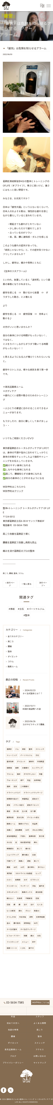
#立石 (21, 609)
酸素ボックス (27, 892)
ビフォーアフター (13, 936)
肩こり (5, 573)
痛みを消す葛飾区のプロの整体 (18, 551)
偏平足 (41, 886)
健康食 (9, 768)
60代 (22, 867)
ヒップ (38, 873)
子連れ (22, 836)
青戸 (22, 780)
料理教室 (40, 762)
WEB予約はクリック (13, 491)
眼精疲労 (10, 849)
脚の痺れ (31, 867)
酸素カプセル (24, 824)
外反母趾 (22, 917)
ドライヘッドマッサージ (33, 793)
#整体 (26, 615)
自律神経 (37, 780)
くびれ (22, 948)
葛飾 (8, 786)
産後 (8, 805)
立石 (37, 755)
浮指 (34, 886)
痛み (32, 936)
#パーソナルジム (35, 609)
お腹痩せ (25, 768)
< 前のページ (10, 584)
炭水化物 (20, 817)
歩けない (41, 867)
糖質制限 (10, 817)
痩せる (28, 849)
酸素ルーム (13, 666)
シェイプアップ (13, 855)
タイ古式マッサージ (28, 929)
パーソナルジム (26, 755)
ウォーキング (12, 780)
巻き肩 (41, 836)
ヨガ (25, 880)
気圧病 (34, 824)
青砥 (23, 749)
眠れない (10, 898)
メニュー (25, 942)
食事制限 (32, 836)
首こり (19, 849)
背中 (33, 942)
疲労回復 (39, 892)
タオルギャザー (13, 892)
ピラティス (35, 880)
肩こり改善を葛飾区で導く (16, 534)
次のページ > (43, 584)
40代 (15, 867)
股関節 (17, 880)
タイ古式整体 (12, 929)
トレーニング (12, 755)
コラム (21, 573)
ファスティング (13, 942)
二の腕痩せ (24, 786)
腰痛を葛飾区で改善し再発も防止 (20, 542)
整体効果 (10, 762)
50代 (27, 830)
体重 (40, 774)
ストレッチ (40, 749)
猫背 (18, 774)
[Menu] (48, 5)
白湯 (34, 855)
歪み (8, 923)
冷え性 (9, 842)
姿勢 (31, 917)
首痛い (9, 830)
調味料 (31, 762)
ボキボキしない (30, 774)
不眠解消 (28, 898)
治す (25, 905)
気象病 (19, 898)
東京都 (9, 873)
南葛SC (36, 911)
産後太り (35, 799)
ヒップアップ (37, 768)
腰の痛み (25, 855)
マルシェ (10, 774)
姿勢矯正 (27, 923)
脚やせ (31, 948)
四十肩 (16, 811)
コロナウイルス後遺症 (23, 873)
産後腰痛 (18, 830)
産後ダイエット (33, 805)
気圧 (29, 780)
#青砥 (12, 609)
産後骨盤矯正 (12, 836)
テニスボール (12, 886)
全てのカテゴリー (16, 636)
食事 (17, 768)
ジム (17, 749)
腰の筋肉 (17, 923)
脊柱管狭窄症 (25, 842)
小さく (9, 880)
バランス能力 (19, 805)
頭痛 (25, 936)
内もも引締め (38, 830)
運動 (29, 861)
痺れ (35, 842)
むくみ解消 (11, 911)
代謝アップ (11, 861)
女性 (39, 936)
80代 (36, 923)
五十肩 (24, 811)
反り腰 (33, 811)
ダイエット (13, 656)
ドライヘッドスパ (13, 793)
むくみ (39, 905)
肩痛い (21, 861)
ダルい (28, 911)
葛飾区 (9, 749)
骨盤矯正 (25, 799)
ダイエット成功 (33, 817)
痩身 (8, 811)
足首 (15, 786)
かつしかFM (11, 917)
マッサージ (24, 886)
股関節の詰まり (13, 799)
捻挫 (37, 898)
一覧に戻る (27, 584)
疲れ (20, 911)
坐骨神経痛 (40, 917)
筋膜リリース (12, 948)
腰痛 (11, 573)
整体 (15, 573)
